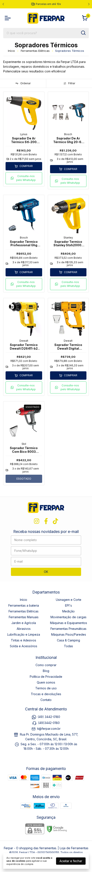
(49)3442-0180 (49, 723)
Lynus (23, 134)
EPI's (68, 605)
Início (11, 50)
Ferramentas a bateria (23, 605)
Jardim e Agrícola (23, 623)
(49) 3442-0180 (49, 717)
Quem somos (46, 682)
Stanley (68, 237)
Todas (68, 646)
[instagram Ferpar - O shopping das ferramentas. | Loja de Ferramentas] (36, 521)
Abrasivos (24, 628)
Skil (24, 443)
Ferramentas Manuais (24, 617)
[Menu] (8, 18)
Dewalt (23, 340)
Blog (46, 671)
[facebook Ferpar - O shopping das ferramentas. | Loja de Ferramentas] (46, 521)
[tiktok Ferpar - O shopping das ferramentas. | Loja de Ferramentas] (55, 521)
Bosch (68, 134)
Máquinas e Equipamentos (68, 623)
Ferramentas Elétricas (35, 50)
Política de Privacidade (46, 676)
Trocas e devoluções (46, 694)
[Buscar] (83, 33)
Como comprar (46, 665)
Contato (46, 700)
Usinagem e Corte (68, 599)
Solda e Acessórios (23, 646)
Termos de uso (46, 688)
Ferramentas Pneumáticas (68, 628)
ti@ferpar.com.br (49, 728)
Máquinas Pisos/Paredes (68, 634)
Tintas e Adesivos (23, 640)
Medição (68, 611)
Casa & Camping (68, 640)
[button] (24, 178)
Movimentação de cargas (68, 617)
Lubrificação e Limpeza (23, 634)
